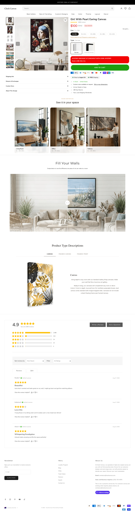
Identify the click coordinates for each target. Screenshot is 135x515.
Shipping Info (10, 76)
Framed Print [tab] (82, 254)
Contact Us (61, 483)
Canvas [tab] (50, 254)
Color (80, 14)
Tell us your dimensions (101, 84)
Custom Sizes (10, 86)
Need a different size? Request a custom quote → (84, 37)
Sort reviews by (20, 361)
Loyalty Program (63, 465)
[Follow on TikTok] (24, 499)
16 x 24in (83, 34)
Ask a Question (114, 325)
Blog (59, 468)
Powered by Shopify (58, 507)
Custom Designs (61, 14)
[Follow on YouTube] (20, 499)
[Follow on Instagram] (10, 499)
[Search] (112, 8)
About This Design (11, 91)
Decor (106, 14)
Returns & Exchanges (12, 81)
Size (72, 14)
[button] (34, 332)
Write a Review (98, 325)
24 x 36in (102, 34)
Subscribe (11, 478)
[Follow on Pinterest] (15, 499)
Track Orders (62, 474)
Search (60, 480)
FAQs (60, 471)
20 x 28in (93, 34)
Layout (97, 14)
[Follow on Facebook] (5, 499)
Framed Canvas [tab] (65, 254)
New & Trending (45, 14)
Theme (88, 14)
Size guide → (126, 29)
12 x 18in (74, 34)
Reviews (60, 477)
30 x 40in (112, 34)
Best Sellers (31, 14)
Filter (48, 361)
